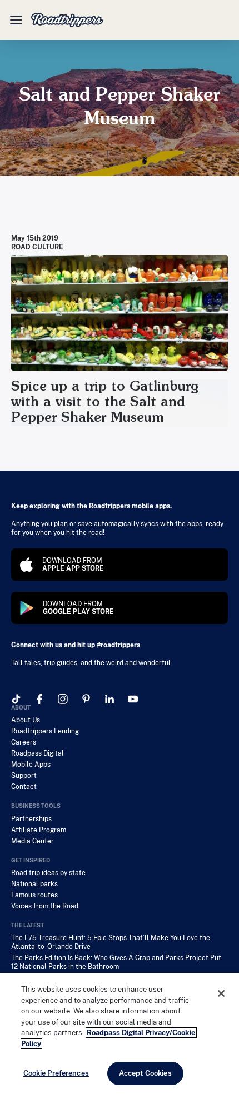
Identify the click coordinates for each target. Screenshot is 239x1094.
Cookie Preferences (56, 1073)
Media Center (32, 841)
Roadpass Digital (37, 753)
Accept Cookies (145, 1073)
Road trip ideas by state (48, 873)
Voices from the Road (44, 906)
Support (24, 776)
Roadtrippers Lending (45, 731)
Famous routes (34, 895)
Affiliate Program (38, 830)
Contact (24, 787)
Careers (23, 742)
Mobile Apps (31, 764)
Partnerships (31, 819)
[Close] (221, 993)
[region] (119, 1033)
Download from (73, 564)
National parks (34, 884)
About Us (25, 720)
